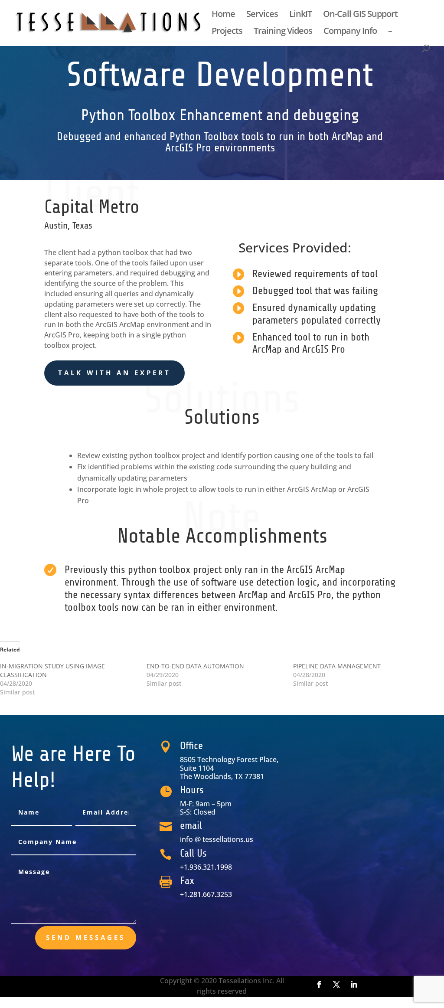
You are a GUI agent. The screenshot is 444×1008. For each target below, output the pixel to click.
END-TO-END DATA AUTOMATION (195, 666)
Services (262, 15)
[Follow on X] (336, 985)
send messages (85, 937)
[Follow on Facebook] (319, 985)
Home (223, 15)
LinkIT (300, 15)
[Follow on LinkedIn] (354, 985)
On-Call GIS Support (360, 15)
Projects (227, 32)
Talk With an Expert (114, 372)
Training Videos (283, 32)
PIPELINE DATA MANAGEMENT (337, 666)
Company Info (350, 32)
